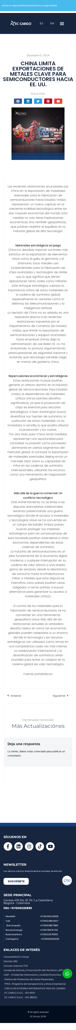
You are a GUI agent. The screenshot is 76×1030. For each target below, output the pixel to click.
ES (41, 23)
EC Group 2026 (38, 1016)
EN (52, 23)
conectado (40, 751)
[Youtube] (50, 846)
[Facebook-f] (8, 846)
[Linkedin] (18, 846)
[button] (62, 23)
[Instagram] (29, 846)
